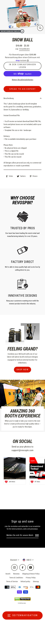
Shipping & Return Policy (30, 574)
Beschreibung (9, 98)
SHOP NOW (22, 369)
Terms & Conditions (16, 578)
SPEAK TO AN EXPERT (22, 89)
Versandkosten (24, 49)
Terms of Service (12, 581)
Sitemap (36, 581)
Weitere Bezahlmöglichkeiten (22, 80)
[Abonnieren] (37, 535)
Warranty (16, 574)
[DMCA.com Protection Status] (22, 598)
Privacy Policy (31, 578)
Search (8, 574)
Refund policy (25, 581)
